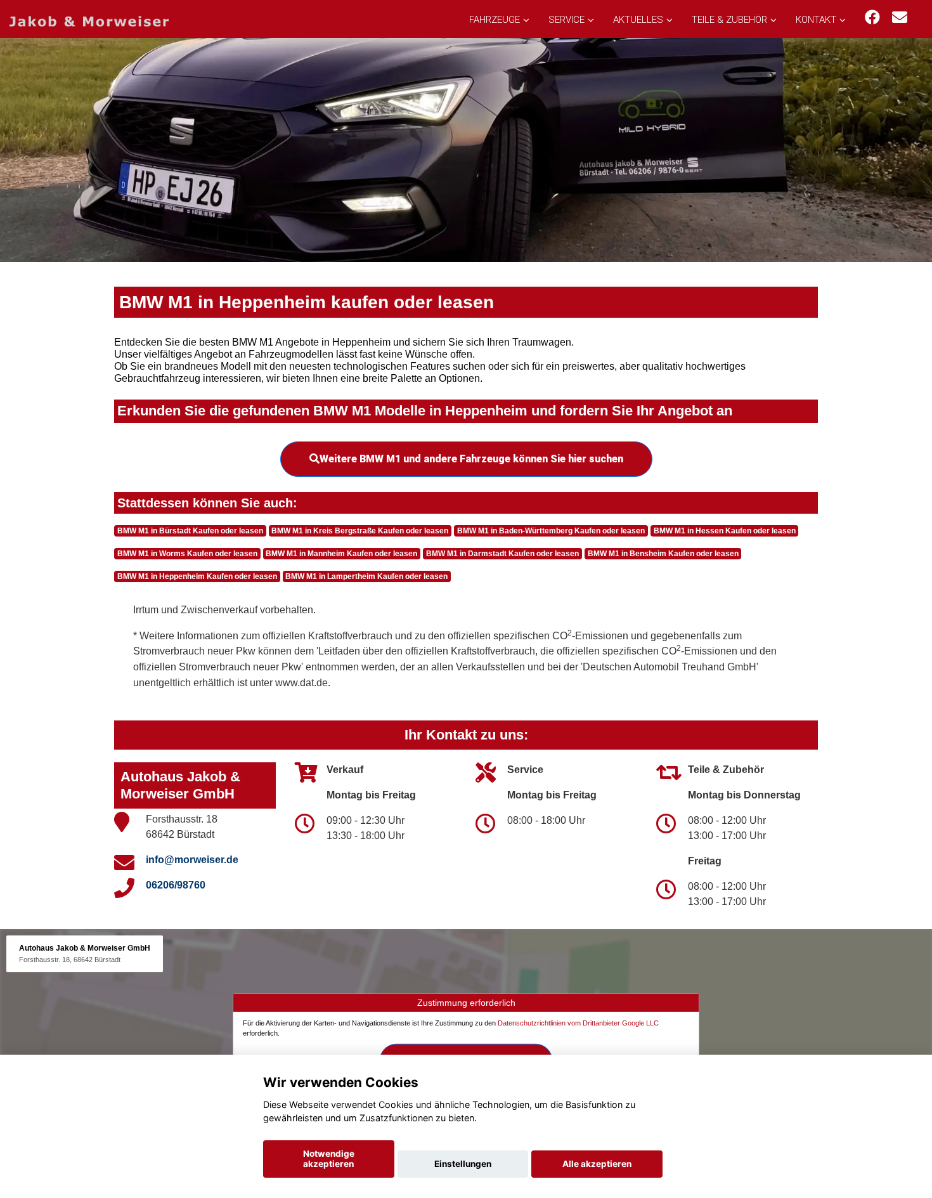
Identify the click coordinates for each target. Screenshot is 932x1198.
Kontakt (816, 19)
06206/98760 (175, 885)
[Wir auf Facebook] (872, 17)
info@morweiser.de (192, 859)
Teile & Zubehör (729, 19)
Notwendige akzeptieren (328, 1159)
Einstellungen (462, 1164)
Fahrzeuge (494, 19)
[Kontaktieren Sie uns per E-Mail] (899, 17)
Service (566, 19)
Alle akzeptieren (596, 1164)
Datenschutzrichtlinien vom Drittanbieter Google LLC (578, 1023)
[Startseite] (89, 20)
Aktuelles (638, 19)
